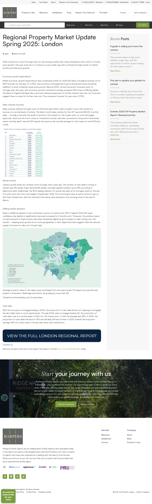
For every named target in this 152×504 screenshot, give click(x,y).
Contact (104, 442)
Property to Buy (28, 12)
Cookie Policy (31, 492)
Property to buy (133, 442)
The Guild (103, 12)
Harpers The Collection (85, 12)
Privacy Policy (19, 492)
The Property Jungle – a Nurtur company (134, 492)
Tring (69, 12)
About (53, 2)
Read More (115, 71)
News (34, 2)
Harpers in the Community (68, 2)
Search (144, 25)
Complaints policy (44, 492)
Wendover (43, 12)
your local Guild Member (69, 349)
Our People (43, 2)
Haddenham (57, 12)
